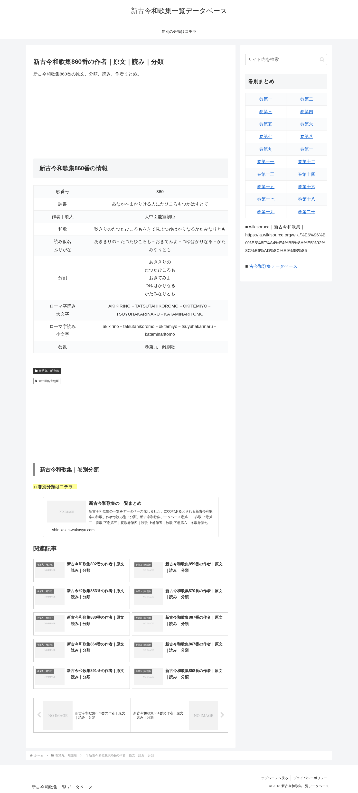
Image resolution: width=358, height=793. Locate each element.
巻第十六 (306, 186)
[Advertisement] (130, 118)
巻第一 (265, 99)
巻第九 (265, 149)
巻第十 (306, 149)
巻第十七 (265, 199)
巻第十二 (306, 161)
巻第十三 (265, 174)
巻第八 (306, 136)
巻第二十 (306, 211)
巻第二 (306, 99)
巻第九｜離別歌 (49, 371)
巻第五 (265, 124)
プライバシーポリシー (310, 778)
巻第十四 (306, 174)
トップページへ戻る (272, 778)
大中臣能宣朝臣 (48, 381)
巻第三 (265, 111)
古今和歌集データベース (273, 266)
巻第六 (306, 124)
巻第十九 (265, 211)
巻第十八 (306, 199)
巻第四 (306, 111)
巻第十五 (265, 186)
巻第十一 (265, 161)
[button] (322, 59)
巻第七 (265, 136)
